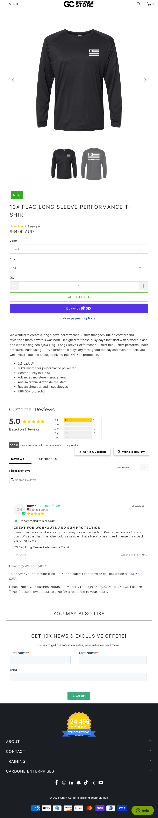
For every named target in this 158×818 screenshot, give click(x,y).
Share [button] (22, 554)
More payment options (79, 318)
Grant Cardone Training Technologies (84, 797)
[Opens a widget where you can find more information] (142, 811)
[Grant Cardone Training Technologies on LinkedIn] (71, 783)
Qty (12, 277)
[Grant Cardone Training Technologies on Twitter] (94, 783)
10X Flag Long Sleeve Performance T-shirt (41, 547)
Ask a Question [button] (94, 451)
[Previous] (12, 80)
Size (12, 259)
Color (13, 240)
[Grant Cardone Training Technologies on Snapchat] (79, 783)
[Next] (145, 80)
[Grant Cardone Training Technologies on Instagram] (64, 783)
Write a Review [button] (133, 451)
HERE (60, 574)
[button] (144, 554)
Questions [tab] (44, 459)
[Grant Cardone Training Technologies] (79, 4)
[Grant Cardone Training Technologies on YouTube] (101, 783)
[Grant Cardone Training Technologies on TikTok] (86, 783)
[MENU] (2, 4)
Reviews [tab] (17, 459)
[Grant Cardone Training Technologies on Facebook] (57, 783)
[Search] (139, 4)
